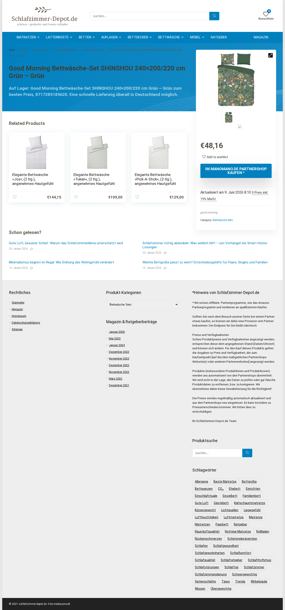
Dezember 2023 (119, 352)
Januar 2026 (117, 331)
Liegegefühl (252, 510)
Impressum (19, 316)
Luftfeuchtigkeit (206, 517)
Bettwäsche (169, 37)
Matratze (256, 517)
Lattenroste (57, 37)
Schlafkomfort (240, 553)
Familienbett (252, 496)
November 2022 (119, 372)
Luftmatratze (234, 517)
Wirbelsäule (259, 581)
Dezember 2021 (119, 385)
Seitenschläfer (205, 581)
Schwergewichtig (244, 574)
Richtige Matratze (238, 531)
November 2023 (119, 358)
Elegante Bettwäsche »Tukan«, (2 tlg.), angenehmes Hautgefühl (94, 179)
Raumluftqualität (207, 531)
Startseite (18, 302)
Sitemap (17, 329)
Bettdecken (138, 37)
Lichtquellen (229, 510)
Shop (23, 50)
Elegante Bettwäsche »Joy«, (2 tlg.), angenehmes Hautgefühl (32, 179)
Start (12, 50)
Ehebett (234, 488)
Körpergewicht (205, 510)
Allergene (201, 481)
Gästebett (221, 503)
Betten (85, 37)
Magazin (261, 37)
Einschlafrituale (206, 496)
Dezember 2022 (119, 365)
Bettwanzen (204, 488)
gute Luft (201, 503)
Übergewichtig (221, 588)
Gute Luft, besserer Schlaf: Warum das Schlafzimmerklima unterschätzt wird (66, 243)
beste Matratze (225, 481)
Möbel (195, 37)
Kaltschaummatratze (249, 503)
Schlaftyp (231, 567)
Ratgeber (219, 37)
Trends (240, 581)
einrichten (253, 488)
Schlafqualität (205, 560)
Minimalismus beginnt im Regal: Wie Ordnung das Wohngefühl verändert (61, 262)
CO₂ (221, 488)
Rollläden (262, 531)
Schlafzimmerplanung (211, 574)
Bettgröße (249, 481)
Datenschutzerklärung (26, 322)
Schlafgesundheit (226, 546)
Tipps (226, 581)
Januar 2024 (117, 345)
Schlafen (201, 546)
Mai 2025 (114, 338)
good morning (209, 212)
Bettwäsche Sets (94, 50)
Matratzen (26, 37)
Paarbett (222, 524)
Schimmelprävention (242, 538)
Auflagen (109, 37)
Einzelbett (230, 496)
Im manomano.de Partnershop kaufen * (236, 171)
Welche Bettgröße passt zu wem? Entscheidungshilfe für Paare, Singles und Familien (205, 262)
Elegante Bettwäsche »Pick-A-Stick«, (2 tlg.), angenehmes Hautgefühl (155, 179)
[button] (270, 55)
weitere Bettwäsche (65, 50)
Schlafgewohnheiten (210, 553)
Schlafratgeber (231, 560)
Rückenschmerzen (208, 538)
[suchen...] (214, 16)
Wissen (200, 588)
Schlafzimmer (254, 567)
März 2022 (115, 378)
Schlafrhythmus (259, 560)
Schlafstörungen (207, 567)
